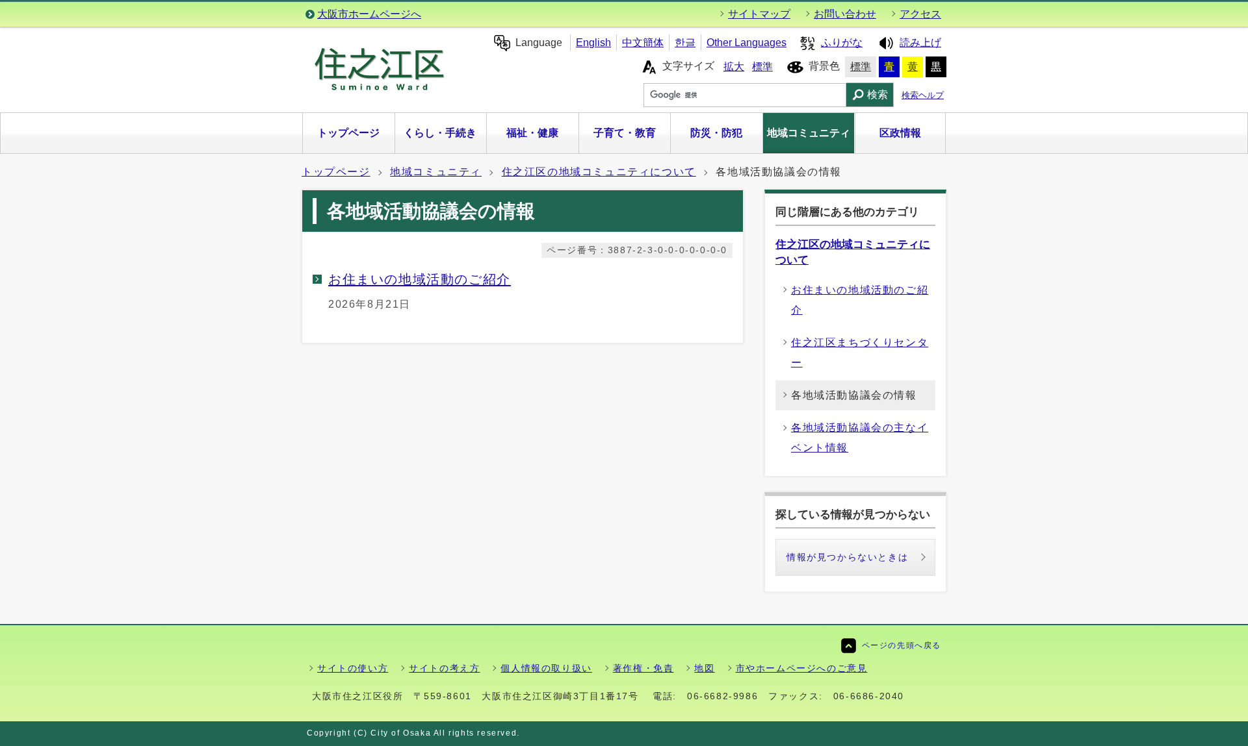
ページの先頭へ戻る (901, 645)
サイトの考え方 (444, 668)
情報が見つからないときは (847, 557)
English (593, 42)
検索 (877, 94)
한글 (685, 42)
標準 (762, 66)
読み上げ (920, 42)
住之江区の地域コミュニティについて (599, 171)
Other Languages (746, 42)
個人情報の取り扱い (546, 668)
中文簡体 (643, 42)
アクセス (920, 13)
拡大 (733, 66)
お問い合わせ (845, 13)
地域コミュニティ (436, 171)
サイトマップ (759, 13)
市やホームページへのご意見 (802, 668)
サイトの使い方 (352, 668)
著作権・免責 (643, 668)
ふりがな (842, 42)
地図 (704, 668)
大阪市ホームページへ (369, 13)
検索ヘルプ (923, 95)
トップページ (336, 171)
